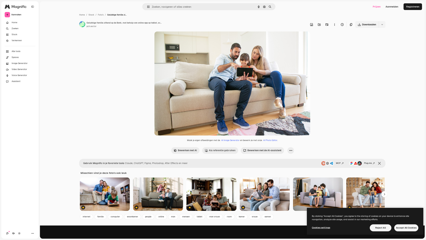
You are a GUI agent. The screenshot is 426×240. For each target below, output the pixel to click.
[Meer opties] (334, 24)
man (173, 216)
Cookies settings (321, 227)
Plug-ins (368, 163)
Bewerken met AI (187, 150)
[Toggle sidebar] (32, 6)
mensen (186, 216)
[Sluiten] (379, 163)
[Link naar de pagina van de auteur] (82, 24)
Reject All (380, 227)
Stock (91, 15)
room (229, 216)
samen (268, 216)
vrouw (255, 216)
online (161, 216)
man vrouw (214, 216)
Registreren (412, 6)
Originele (176, 38)
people (148, 216)
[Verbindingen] (7, 233)
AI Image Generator (230, 140)
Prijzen (377, 6)
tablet (199, 216)
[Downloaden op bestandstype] (382, 24)
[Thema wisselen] (19, 233)
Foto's (101, 15)
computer (115, 216)
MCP (338, 163)
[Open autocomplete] (147, 7)
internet (86, 216)
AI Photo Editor (270, 140)
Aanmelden (392, 6)
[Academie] (13, 233)
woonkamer (132, 216)
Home (82, 15)
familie (100, 216)
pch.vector (92, 26)
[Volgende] (384, 194)
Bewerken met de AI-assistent (264, 150)
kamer (242, 216)
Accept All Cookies (406, 227)
